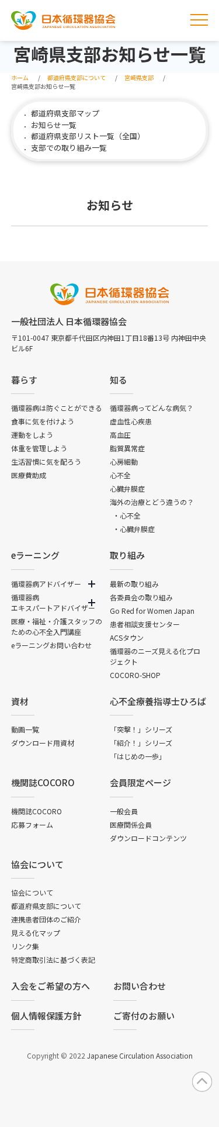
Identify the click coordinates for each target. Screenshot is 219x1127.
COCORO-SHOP (135, 675)
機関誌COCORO (43, 782)
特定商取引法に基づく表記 (53, 959)
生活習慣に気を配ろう (46, 461)
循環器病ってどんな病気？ (151, 408)
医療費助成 (28, 475)
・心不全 (127, 515)
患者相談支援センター (145, 624)
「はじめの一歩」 (138, 756)
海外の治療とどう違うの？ (152, 502)
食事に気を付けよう (42, 421)
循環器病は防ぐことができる (56, 408)
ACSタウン (127, 637)
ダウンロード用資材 (42, 743)
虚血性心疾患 (131, 421)
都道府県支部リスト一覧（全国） (88, 135)
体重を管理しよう (39, 448)
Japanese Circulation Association (140, 1055)
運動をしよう (32, 435)
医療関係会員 (131, 824)
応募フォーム (32, 824)
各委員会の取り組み (141, 597)
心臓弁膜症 (127, 488)
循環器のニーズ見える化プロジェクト (155, 656)
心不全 (120, 475)
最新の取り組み (134, 584)
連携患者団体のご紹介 (46, 919)
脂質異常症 (127, 448)
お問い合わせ (139, 986)
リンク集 (25, 946)
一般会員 (124, 811)
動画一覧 (25, 729)
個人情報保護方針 (46, 1016)
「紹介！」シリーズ (141, 743)
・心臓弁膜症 (134, 529)
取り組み (127, 555)
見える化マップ (35, 933)
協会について (37, 864)
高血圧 (120, 435)
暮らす (24, 380)
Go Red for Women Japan (152, 611)
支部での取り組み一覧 (69, 147)
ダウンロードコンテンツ (148, 838)
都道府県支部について (46, 906)
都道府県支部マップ (65, 113)
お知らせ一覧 (54, 124)
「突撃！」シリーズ (141, 729)
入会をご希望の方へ (50, 986)
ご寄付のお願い (144, 1016)
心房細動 (124, 461)
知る (118, 380)
